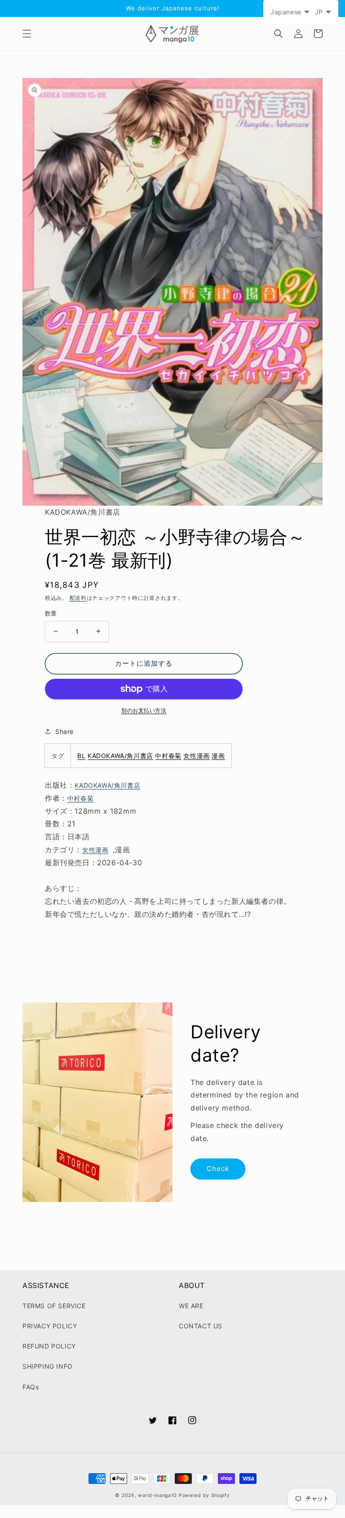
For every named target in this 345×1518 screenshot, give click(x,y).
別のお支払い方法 (143, 710)
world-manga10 (157, 1495)
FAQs (30, 1387)
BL (81, 755)
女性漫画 (196, 755)
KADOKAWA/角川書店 (120, 755)
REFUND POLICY (49, 1346)
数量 (51, 613)
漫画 (218, 755)
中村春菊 (168, 755)
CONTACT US (200, 1326)
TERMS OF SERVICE (54, 1306)
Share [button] (64, 731)
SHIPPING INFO (47, 1366)
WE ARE (191, 1306)
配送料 (78, 597)
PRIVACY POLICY (49, 1326)
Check (218, 1168)
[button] (27, 33)
